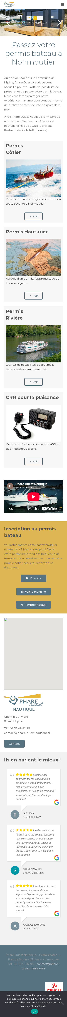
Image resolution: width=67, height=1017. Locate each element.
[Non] (62, 1004)
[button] (62, 4)
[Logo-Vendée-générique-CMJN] (33, 990)
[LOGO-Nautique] (9, 4)
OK (34, 1011)
